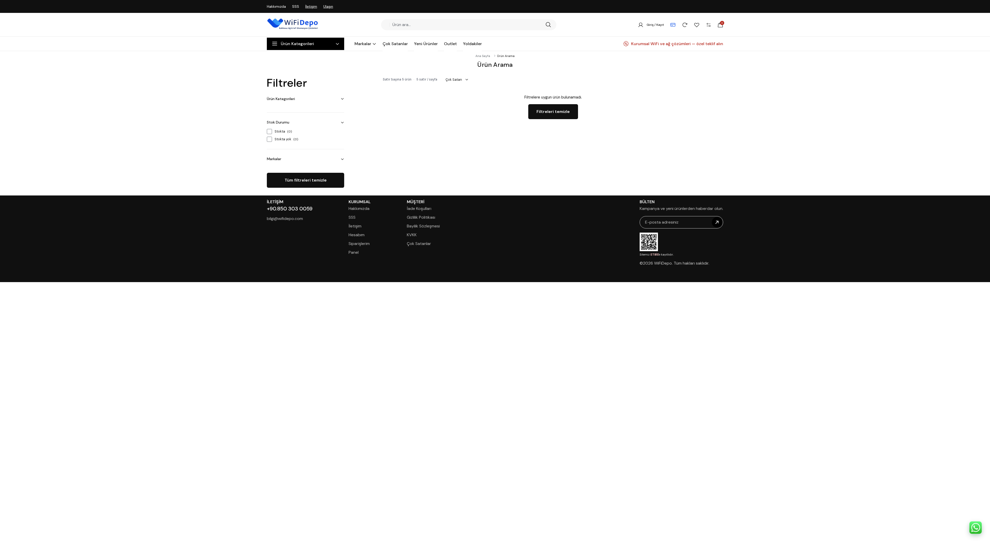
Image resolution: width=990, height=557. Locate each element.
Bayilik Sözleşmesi (423, 226)
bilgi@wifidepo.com (285, 218)
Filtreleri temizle (553, 111)
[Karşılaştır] (708, 25)
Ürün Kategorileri (281, 98)
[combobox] (466, 24)
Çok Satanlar (419, 243)
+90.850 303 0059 (289, 208)
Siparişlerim (359, 243)
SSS (295, 6)
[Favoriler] (696, 25)
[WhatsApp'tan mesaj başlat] (975, 527)
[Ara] (548, 25)
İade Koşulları (419, 208)
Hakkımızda (276, 6)
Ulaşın (328, 6)
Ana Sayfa (482, 56)
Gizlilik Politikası (421, 217)
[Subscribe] (717, 222)
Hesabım (357, 234)
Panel (354, 252)
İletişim (311, 6)
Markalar (274, 159)
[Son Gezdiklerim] (685, 25)
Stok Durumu (278, 122)
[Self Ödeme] (673, 25)
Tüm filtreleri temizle (306, 180)
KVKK (412, 234)
